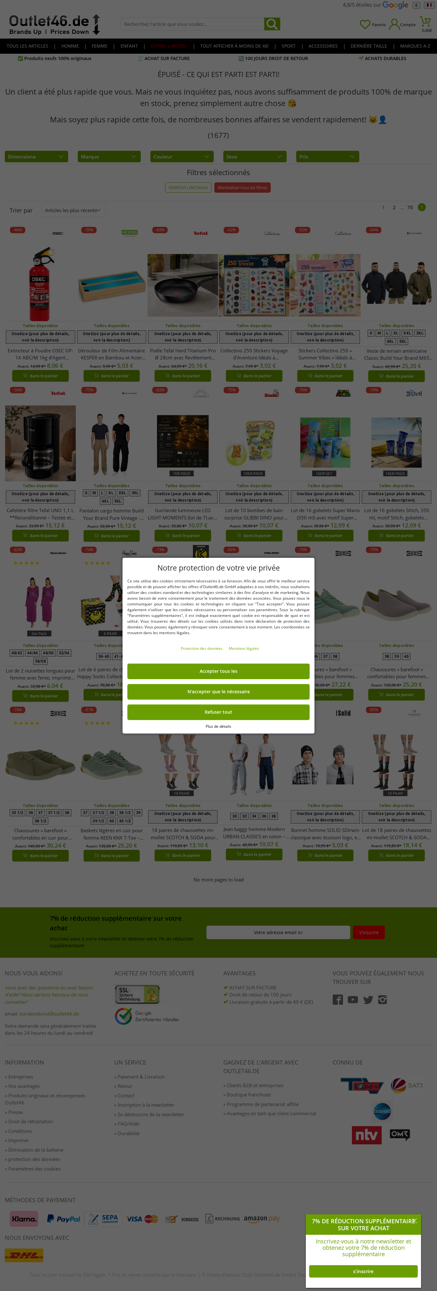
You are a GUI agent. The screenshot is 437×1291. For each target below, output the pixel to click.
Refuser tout (218, 712)
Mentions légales (244, 648)
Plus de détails (218, 726)
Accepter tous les (218, 671)
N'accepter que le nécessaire (218, 692)
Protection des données (202, 648)
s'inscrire (363, 1271)
